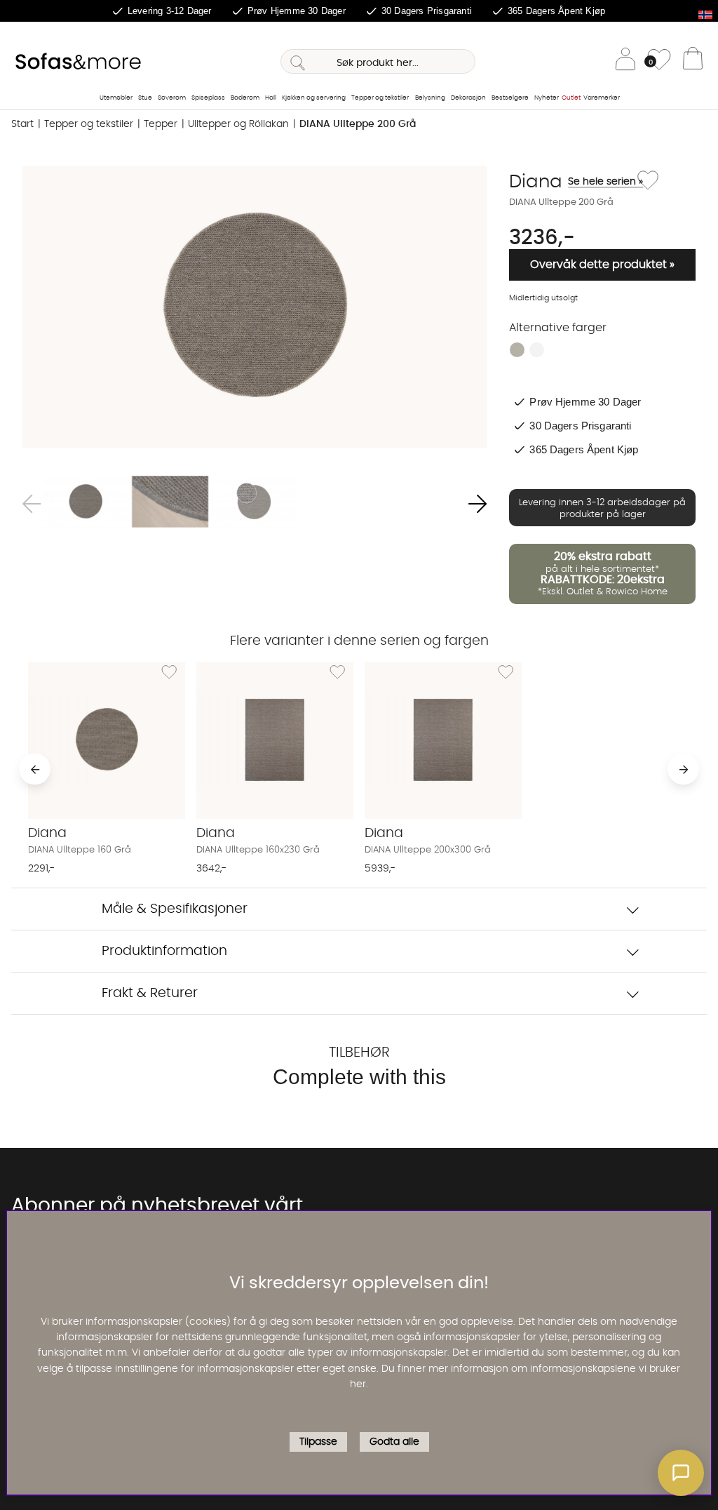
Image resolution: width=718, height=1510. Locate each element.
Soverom (172, 98)
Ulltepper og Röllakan (238, 124)
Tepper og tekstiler (380, 98)
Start (22, 124)
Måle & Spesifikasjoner (175, 909)
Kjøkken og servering (314, 98)
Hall (270, 98)
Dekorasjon (468, 98)
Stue (145, 98)
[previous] (34, 769)
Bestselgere (510, 98)
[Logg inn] (625, 61)
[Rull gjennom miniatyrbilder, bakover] (31, 504)
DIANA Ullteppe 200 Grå (357, 124)
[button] (681, 1473)
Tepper (160, 124)
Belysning (430, 98)
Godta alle (394, 1442)
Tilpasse (318, 1442)
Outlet (571, 98)
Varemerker (601, 98)
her (358, 1384)
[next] (683, 769)
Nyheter (546, 98)
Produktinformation (164, 951)
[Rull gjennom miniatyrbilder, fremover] (477, 504)
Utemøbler (116, 98)
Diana (571, 182)
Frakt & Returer (150, 993)
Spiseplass (208, 98)
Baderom (245, 98)
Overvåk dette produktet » (602, 264)
